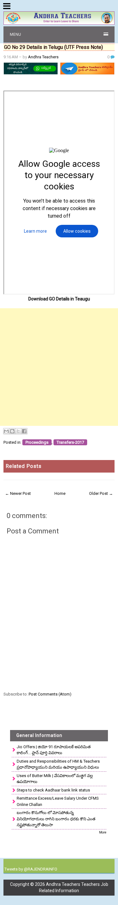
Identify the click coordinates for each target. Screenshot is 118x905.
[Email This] (6, 431)
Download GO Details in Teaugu (59, 298)
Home (59, 493)
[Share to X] (18, 431)
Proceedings (36, 442)
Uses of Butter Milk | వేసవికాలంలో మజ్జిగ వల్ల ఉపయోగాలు (55, 778)
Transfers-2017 (70, 442)
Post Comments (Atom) (50, 694)
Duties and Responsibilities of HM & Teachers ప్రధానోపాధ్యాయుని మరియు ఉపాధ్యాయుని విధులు (58, 764)
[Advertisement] (59, 367)
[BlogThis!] (12, 431)
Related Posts (24, 466)
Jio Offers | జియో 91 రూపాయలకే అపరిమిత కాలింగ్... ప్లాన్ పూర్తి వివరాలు (54, 749)
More (102, 832)
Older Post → (101, 493)
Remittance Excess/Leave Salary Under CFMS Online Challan (58, 801)
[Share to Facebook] (24, 431)
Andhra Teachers (43, 57)
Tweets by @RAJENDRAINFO (30, 869)
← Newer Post (18, 493)
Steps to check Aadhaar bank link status (53, 790)
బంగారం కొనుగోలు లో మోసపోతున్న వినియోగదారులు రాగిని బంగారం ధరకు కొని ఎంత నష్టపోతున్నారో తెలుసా (56, 818)
